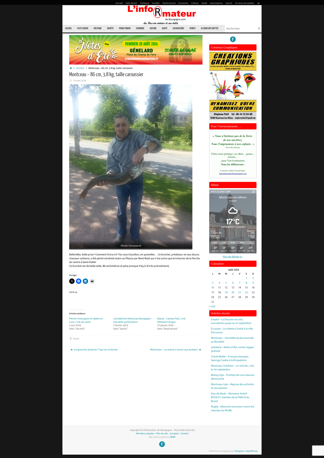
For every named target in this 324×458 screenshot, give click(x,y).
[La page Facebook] (233, 39)
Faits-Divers (131, 3)
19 (226, 292)
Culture (194, 3)
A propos (174, 433)
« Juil (212, 306)
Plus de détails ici (232, 256)
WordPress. (252, 451)
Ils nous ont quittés (244, 3)
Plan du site (162, 433)
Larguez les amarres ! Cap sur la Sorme (95, 349)
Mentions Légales (145, 433)
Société (155, 3)
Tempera (239, 451)
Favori (76, 338)
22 (246, 292)
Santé (204, 3)
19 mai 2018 (79, 80)
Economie (183, 3)
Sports (229, 3)
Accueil (119, 3)
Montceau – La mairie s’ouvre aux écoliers (174, 349)
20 (233, 292)
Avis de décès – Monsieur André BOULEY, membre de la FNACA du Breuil (230, 397)
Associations (216, 3)
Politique (144, 3)
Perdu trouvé (169, 3)
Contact (184, 433)
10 (212, 287)
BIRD (172, 437)
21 (239, 292)
